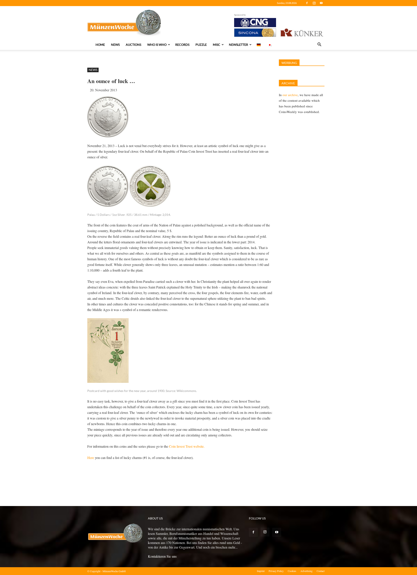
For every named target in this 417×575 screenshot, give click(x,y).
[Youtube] (321, 3)
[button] (319, 45)
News (115, 44)
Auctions (133, 44)
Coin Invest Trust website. (187, 446)
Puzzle (201, 44)
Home (100, 44)
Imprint (261, 571)
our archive (290, 95)
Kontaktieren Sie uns (162, 556)
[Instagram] (314, 3)
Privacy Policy (276, 571)
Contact (320, 571)
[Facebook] (307, 3)
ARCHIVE (288, 83)
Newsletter (238, 44)
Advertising (306, 571)
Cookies (292, 571)
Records (182, 44)
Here (90, 457)
